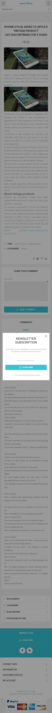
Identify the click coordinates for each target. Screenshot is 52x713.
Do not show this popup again (27, 375)
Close (46, 336)
